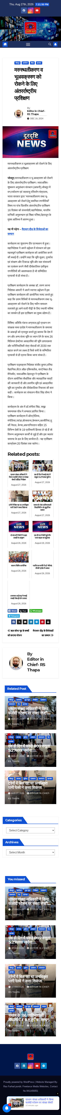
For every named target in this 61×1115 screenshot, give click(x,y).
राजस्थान (12, 704)
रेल (19, 704)
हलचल (39, 63)
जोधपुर (17, 63)
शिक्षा (32, 63)
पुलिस (25, 737)
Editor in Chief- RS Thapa (36, 113)
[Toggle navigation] (28, 44)
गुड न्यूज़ (27, 700)
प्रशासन (43, 700)
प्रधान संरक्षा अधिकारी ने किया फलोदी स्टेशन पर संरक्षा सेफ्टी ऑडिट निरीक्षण (28, 713)
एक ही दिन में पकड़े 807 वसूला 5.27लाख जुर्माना (29, 748)
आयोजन (25, 63)
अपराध (18, 737)
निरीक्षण (35, 700)
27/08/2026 (18, 909)
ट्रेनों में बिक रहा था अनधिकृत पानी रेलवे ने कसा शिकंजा (27, 785)
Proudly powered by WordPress (19, 1082)
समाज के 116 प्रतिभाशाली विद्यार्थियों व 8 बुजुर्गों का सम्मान (28, 1017)
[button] (49, 44)
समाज (44, 1006)
